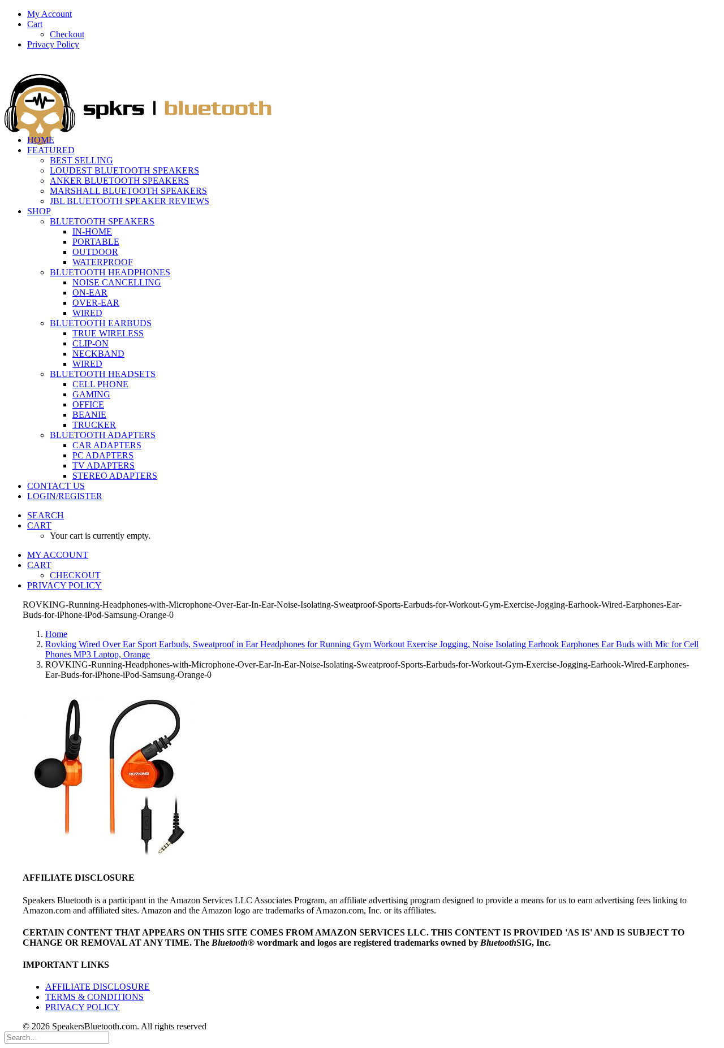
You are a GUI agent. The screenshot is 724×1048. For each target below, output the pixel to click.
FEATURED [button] (51, 150)
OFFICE (88, 404)
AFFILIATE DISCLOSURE (97, 986)
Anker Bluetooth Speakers (119, 180)
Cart (34, 24)
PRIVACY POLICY (82, 1007)
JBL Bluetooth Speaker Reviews (129, 201)
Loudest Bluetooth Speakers (124, 170)
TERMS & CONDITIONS (94, 997)
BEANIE (89, 414)
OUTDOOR (95, 252)
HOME (40, 140)
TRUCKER (94, 425)
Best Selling (81, 160)
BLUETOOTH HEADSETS (103, 374)
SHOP (39, 211)
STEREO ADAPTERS (114, 475)
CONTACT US (56, 486)
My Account (49, 14)
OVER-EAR (95, 303)
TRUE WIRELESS (108, 333)
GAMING (91, 394)
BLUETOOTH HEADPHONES (110, 272)
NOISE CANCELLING (116, 282)
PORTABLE (95, 241)
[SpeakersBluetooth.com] (362, 92)
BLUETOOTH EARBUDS (101, 323)
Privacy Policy (53, 44)
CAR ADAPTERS (106, 445)
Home (56, 634)
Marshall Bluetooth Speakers (128, 191)
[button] (45, 515)
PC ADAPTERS (102, 455)
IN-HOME (92, 231)
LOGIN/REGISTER (64, 496)
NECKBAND (98, 353)
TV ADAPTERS (103, 465)
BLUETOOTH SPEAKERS (102, 221)
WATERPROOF (102, 262)
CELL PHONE (100, 384)
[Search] (57, 1037)
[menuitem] (373, 14)
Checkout (67, 34)
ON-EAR (89, 292)
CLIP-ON (90, 343)
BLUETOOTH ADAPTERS (103, 435)
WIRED (87, 313)
